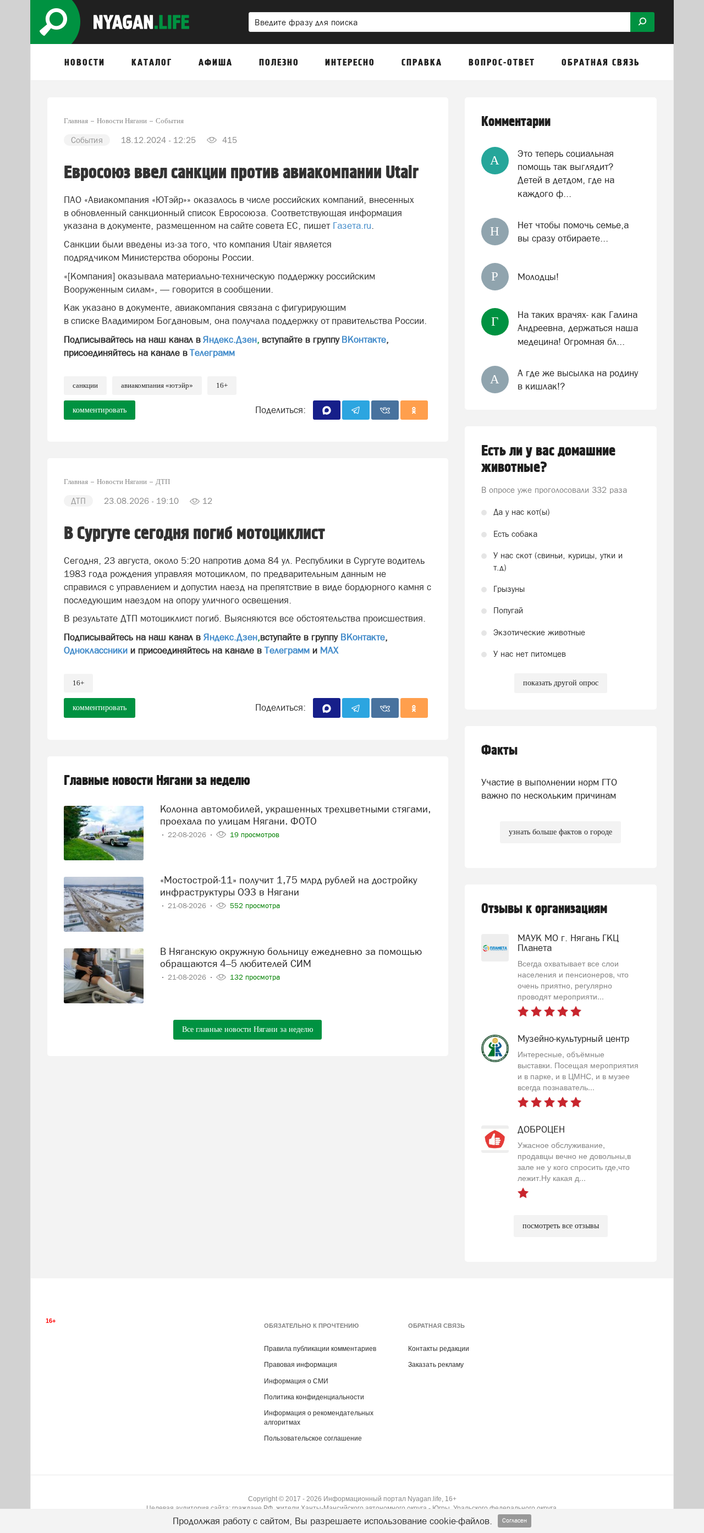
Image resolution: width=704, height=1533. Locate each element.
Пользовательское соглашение (313, 1438)
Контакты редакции (438, 1349)
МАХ (329, 650)
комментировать (100, 410)
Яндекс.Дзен (230, 339)
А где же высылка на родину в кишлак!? (578, 379)
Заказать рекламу (436, 1365)
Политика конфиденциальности (314, 1397)
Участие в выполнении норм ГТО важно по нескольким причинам (549, 789)
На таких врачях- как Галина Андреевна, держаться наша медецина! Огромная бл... (578, 328)
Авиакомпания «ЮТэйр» (157, 385)
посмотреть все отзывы (560, 1226)
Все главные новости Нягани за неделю (247, 1029)
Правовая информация (300, 1365)
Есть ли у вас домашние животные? (548, 459)
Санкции (85, 385)
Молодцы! (538, 276)
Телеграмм (212, 352)
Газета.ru (352, 225)
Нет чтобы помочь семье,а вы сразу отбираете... (573, 231)
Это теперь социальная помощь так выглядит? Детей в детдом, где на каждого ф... (566, 173)
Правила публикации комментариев (320, 1349)
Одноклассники (96, 650)
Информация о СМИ (296, 1381)
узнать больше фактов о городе (560, 832)
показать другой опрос (560, 683)
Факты (499, 751)
